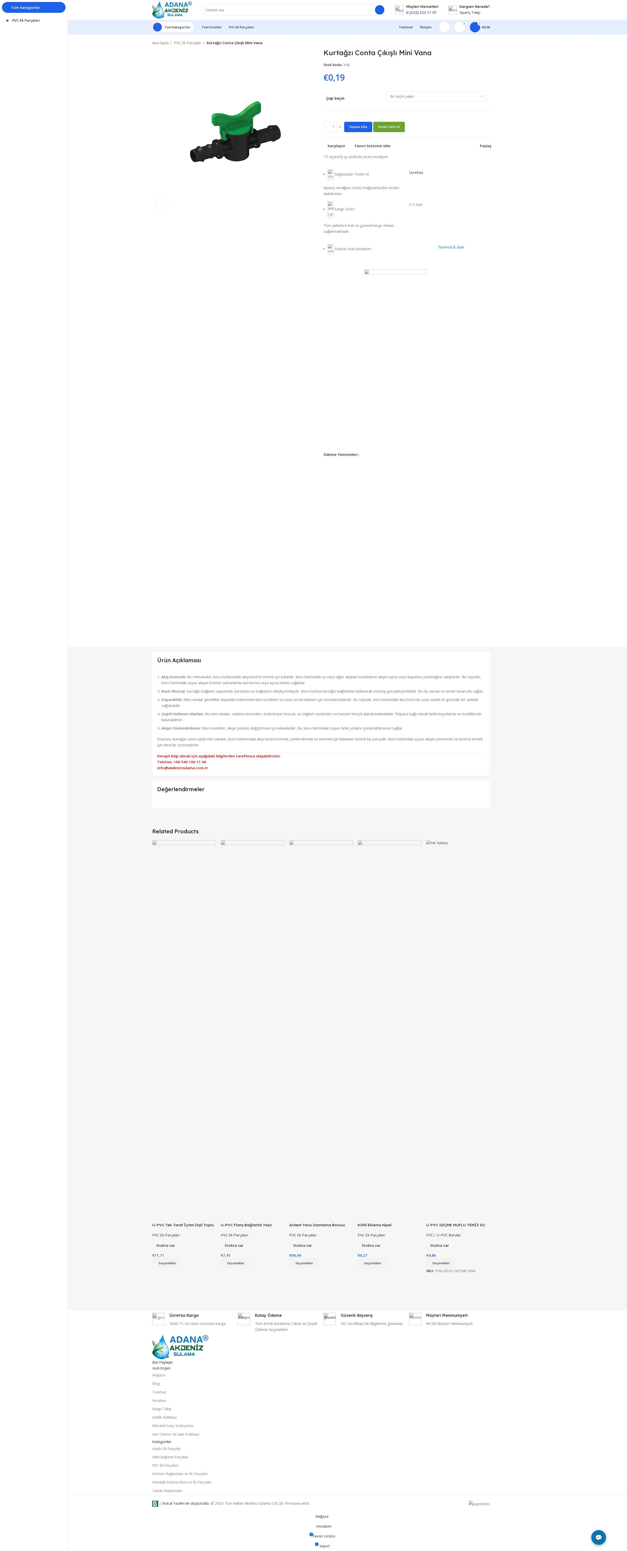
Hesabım (159, 1400)
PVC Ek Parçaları (187, 42)
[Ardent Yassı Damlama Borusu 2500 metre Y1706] (321, 1024)
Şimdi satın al (389, 127)
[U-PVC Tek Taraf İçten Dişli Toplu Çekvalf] (184, 1024)
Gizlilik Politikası (164, 1417)
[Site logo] (172, 9)
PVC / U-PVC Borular (443, 1234)
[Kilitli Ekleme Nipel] (389, 1024)
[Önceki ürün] (475, 43)
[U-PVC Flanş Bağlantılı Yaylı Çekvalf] (252, 1024)
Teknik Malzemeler (167, 1490)
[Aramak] (379, 10)
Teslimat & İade (451, 247)
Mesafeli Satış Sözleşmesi (172, 1425)
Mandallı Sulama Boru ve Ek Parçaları (181, 1482)
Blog (156, 1383)
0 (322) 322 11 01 (421, 12)
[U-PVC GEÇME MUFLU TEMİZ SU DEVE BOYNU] (458, 1024)
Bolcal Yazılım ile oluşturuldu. (186, 1503)
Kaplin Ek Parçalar (166, 1448)
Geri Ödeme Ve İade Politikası (175, 1434)
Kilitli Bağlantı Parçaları (170, 1457)
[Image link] (180, 1346)
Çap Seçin (335, 98)
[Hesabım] (444, 27)
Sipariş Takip (469, 12)
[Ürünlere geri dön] (481, 43)
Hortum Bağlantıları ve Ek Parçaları (179, 1473)
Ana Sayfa (160, 42)
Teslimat (159, 1392)
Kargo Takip (161, 1409)
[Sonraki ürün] (487, 43)
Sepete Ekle (358, 127)
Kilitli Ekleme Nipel (374, 1225)
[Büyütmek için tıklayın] (162, 205)
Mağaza (158, 1375)
